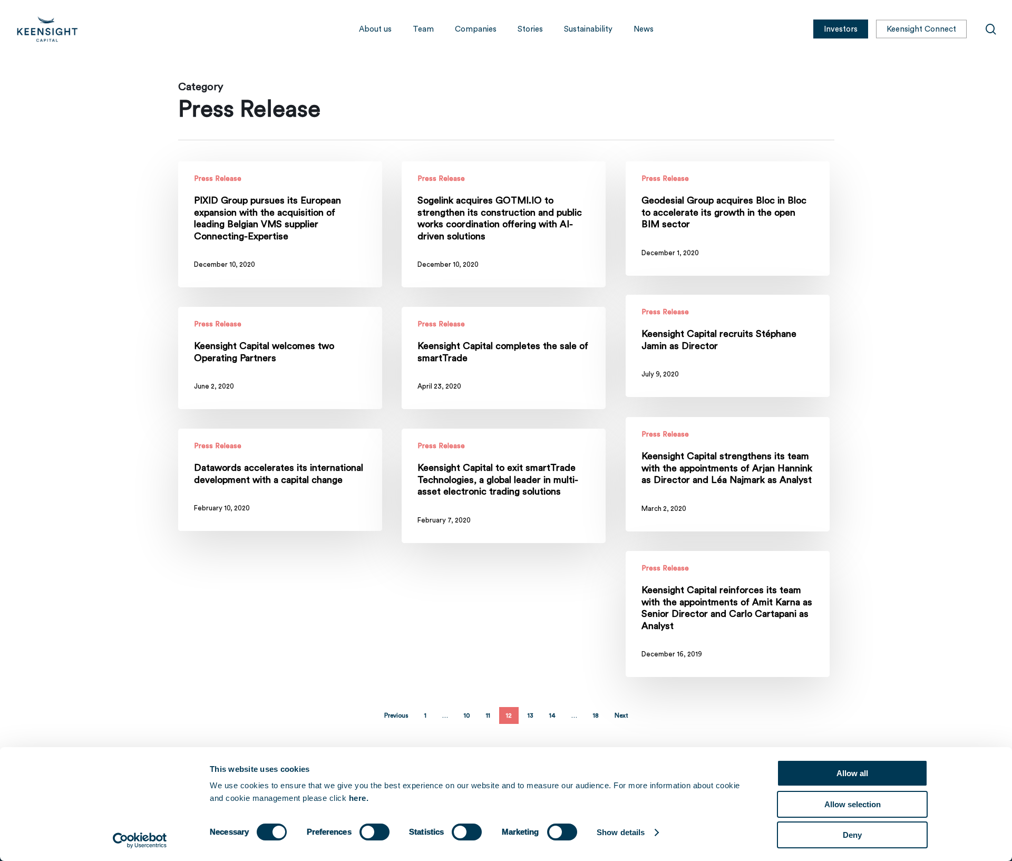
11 (488, 715)
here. (359, 798)
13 (530, 715)
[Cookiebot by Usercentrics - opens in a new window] (140, 840)
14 (552, 715)
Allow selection (852, 804)
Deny (852, 834)
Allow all (852, 773)
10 (467, 715)
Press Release (217, 178)
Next (621, 715)
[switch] (374, 832)
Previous (396, 715)
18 (596, 715)
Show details (621, 832)
